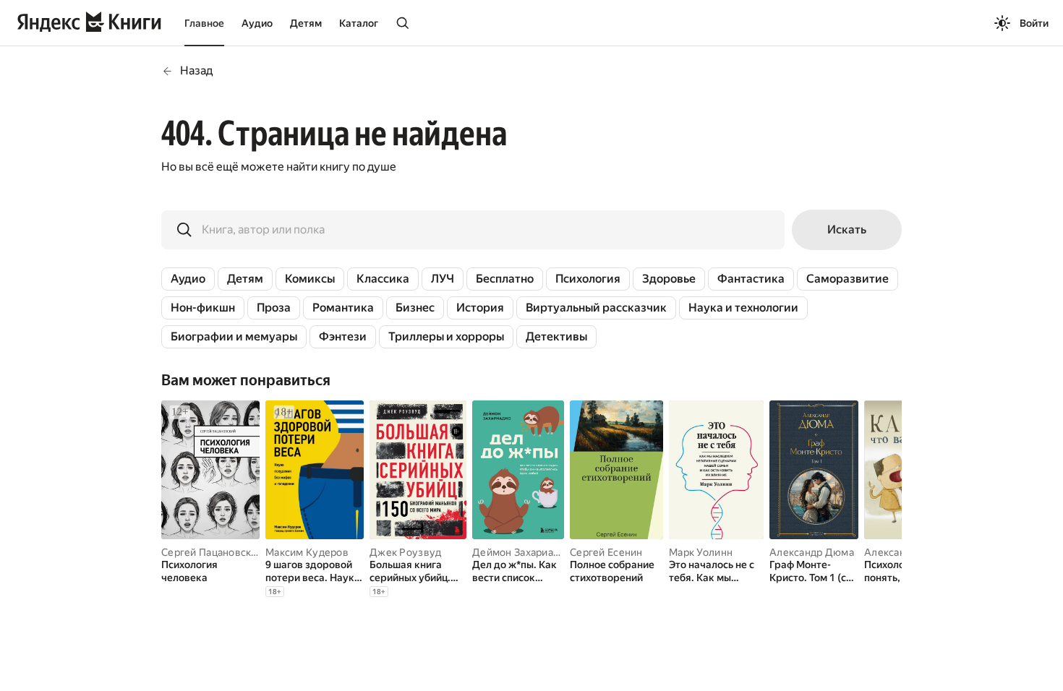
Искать (846, 229)
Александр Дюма (811, 552)
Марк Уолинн (701, 552)
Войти (1034, 23)
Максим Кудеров (307, 552)
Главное (204, 23)
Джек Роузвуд (405, 552)
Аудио (257, 23)
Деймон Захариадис (521, 552)
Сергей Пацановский (212, 552)
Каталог (358, 23)
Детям (306, 23)
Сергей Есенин (606, 552)
